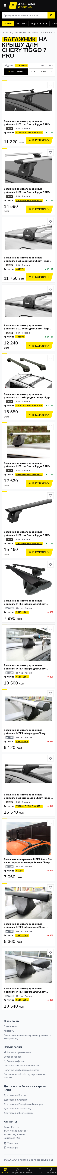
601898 (20, 336)
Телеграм (12, 1143)
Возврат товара (13, 1056)
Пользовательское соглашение (21, 1065)
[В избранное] (50, 85)
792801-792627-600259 (29, 806)
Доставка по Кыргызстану (18, 1113)
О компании (10, 1026)
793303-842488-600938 (29, 543)
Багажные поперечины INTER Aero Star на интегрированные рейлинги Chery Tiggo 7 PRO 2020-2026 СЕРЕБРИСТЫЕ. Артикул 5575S (28, 864)
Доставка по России (15, 1095)
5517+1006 (22, 741)
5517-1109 (22, 612)
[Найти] (51, 15)
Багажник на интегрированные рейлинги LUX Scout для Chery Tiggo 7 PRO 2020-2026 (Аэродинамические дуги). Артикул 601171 (28, 262)
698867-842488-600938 (29, 474)
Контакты (9, 1030)
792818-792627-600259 (29, 405)
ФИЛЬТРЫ (16, 71)
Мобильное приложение (17, 1052)
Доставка (22, 23)
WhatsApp (12, 1147)
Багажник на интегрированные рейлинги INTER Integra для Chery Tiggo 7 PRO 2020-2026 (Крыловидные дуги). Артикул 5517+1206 (28, 993)
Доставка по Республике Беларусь (23, 1104)
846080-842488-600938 (29, 132)
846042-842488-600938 (29, 200)
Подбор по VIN (39, 23)
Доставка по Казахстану (17, 1108)
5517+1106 (22, 676)
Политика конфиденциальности (21, 1070)
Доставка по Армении (16, 1099)
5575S (19, 870)
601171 (20, 269)
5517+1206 (22, 1000)
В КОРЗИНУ (40, 140)
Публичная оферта (14, 1061)
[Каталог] (5, 5)
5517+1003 (22, 935)
